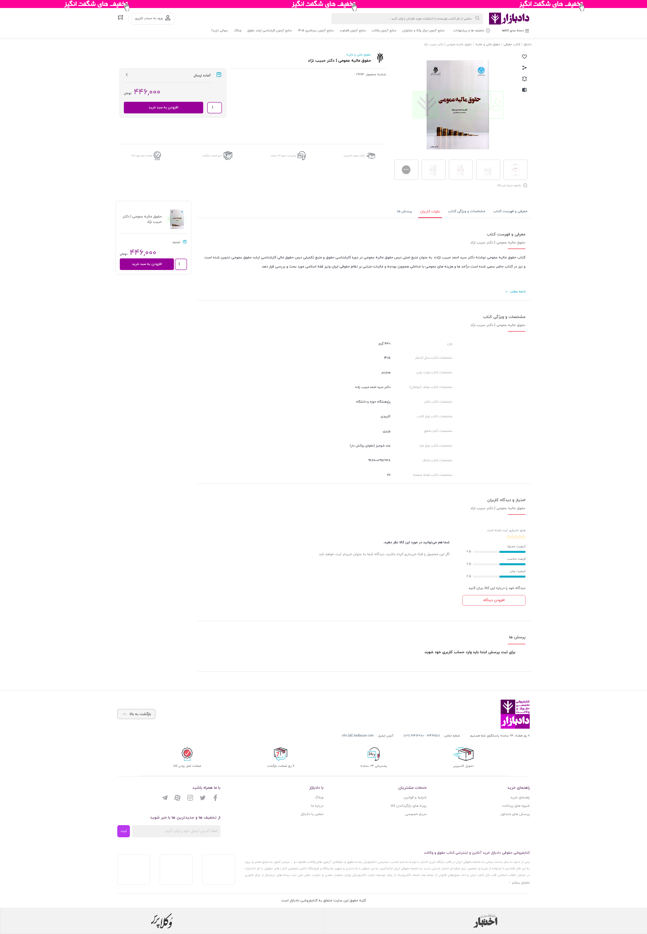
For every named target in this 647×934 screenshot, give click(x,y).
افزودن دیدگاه (494, 600)
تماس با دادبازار (312, 814)
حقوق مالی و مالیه (487, 44)
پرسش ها (404, 211)
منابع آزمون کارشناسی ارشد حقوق (269, 31)
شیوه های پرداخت (516, 805)
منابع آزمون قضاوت (353, 31)
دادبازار (527, 44)
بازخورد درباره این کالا (509, 185)
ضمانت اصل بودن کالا (141, 155)
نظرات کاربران (430, 211)
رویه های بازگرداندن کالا (408, 805)
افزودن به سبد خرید (164, 107)
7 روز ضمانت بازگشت (212, 155)
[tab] (510, 211)
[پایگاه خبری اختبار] (485, 920)
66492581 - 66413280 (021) (422, 736)
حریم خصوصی (416, 814)
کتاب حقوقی (511, 44)
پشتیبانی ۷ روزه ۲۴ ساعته (283, 155)
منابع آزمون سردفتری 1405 (316, 31)
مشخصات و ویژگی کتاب (466, 211)
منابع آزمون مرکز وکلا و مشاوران (423, 31)
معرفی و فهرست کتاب (510, 211)
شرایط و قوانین (415, 797)
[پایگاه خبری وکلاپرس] (162, 920)
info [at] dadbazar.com (358, 736)
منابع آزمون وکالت (384, 31)
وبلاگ (237, 31)
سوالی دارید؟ (219, 31)
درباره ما (317, 805)
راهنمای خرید (520, 797)
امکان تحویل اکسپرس (354, 155)
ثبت (124, 831)
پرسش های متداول (515, 814)
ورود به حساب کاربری (149, 18)
